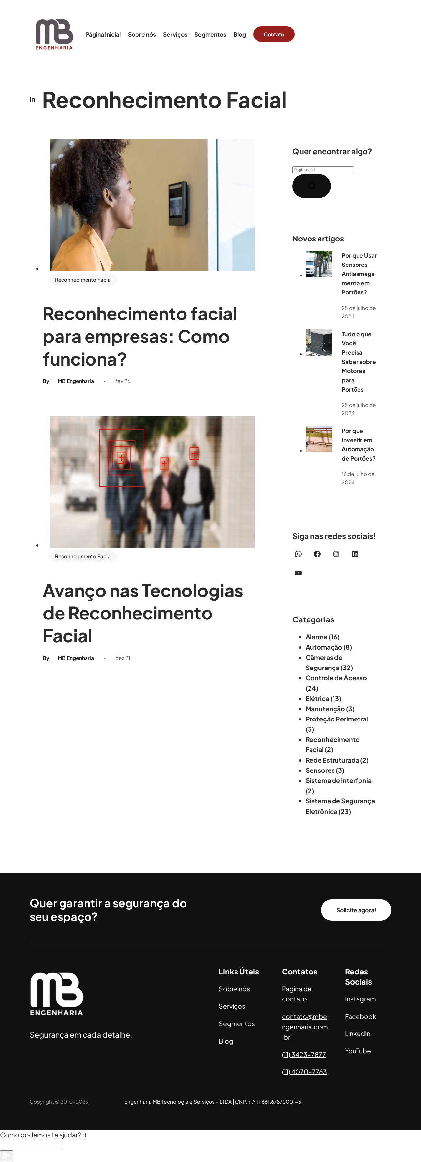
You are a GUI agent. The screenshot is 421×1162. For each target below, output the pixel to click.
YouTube (358, 1051)
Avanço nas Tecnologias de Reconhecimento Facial (143, 612)
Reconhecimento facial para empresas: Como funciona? (140, 335)
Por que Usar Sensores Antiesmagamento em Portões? (359, 274)
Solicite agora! (356, 910)
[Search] (311, 186)
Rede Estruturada (332, 760)
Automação (324, 647)
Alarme (317, 637)
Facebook (360, 1016)
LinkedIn (357, 1033)
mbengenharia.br (305, 1026)
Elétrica (317, 698)
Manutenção (325, 709)
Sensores (320, 770)
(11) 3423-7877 (304, 1054)
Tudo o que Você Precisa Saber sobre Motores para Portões (359, 361)
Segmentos (237, 1023)
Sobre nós (234, 989)
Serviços (232, 1006)
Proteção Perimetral (337, 719)
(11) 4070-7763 (304, 1071)
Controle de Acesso (336, 678)
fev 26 (122, 381)
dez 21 (122, 658)
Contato (274, 34)
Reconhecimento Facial (83, 279)
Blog (226, 1041)
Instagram (360, 999)
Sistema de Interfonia (339, 780)
